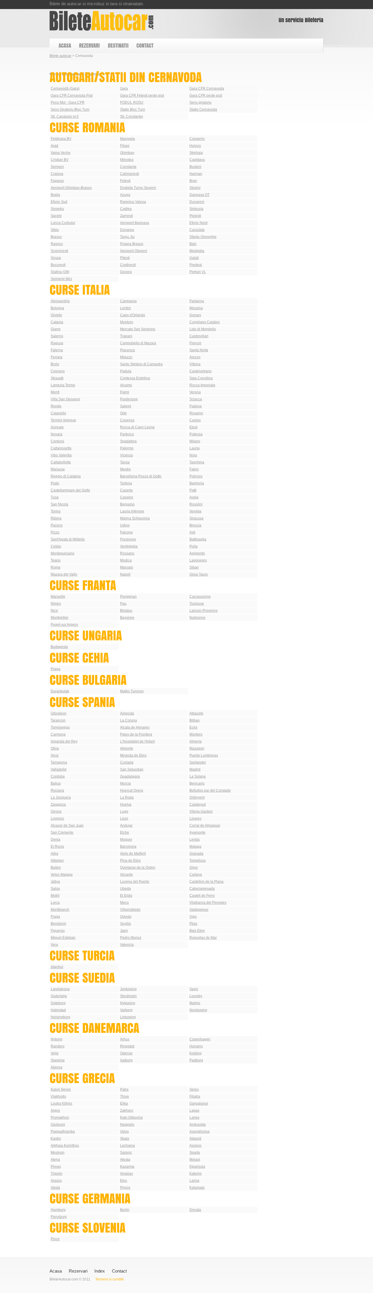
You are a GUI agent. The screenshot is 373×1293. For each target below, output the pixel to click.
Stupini (194, 188)
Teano (56, 560)
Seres (194, 1089)
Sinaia (56, 258)
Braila (55, 195)
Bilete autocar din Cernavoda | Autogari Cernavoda (102, 21)
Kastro (56, 1138)
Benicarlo (197, 783)
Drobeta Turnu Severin (138, 188)
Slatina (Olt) (60, 272)
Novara (56, 434)
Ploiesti (195, 216)
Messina (196, 308)
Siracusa (196, 518)
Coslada (126, 762)
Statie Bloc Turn (132, 109)
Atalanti (195, 1138)
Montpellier (59, 618)
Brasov (56, 237)
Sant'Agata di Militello (68, 539)
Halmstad (58, 1010)
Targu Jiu (127, 237)
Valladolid (58, 769)
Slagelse (58, 1060)
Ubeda (125, 889)
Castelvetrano (200, 371)
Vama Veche (61, 153)
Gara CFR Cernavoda (206, 88)
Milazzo (126, 357)
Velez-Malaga (62, 875)
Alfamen (57, 860)
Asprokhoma (199, 1131)
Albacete (196, 713)
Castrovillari (198, 336)
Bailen (56, 868)
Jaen (124, 931)
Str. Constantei (131, 116)
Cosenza (127, 420)
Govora (126, 272)
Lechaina (127, 1145)
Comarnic (197, 139)
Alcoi (55, 755)
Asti (192, 532)
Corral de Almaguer (204, 825)
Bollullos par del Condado (210, 790)
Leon (124, 818)
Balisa (56, 783)
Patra (124, 1089)
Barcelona (128, 846)
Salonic (126, 1153)
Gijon (193, 868)
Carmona (58, 734)
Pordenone (129, 399)
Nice (54, 611)
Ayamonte (197, 832)
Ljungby (195, 996)
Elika (124, 1103)
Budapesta (59, 647)
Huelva (125, 804)
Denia (55, 839)
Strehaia (196, 153)
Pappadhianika (63, 1131)
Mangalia (127, 139)
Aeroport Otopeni (133, 251)
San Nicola (59, 504)
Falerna (57, 350)
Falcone (126, 532)
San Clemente (62, 832)
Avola (193, 497)
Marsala (126, 567)
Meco (124, 903)
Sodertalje (59, 996)
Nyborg (56, 1039)
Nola (193, 455)
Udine (125, 525)
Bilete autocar (60, 56)
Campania (128, 301)
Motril (55, 896)
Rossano (127, 553)
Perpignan (128, 597)
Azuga (125, 195)
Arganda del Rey (64, 741)
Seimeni (57, 167)
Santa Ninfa (198, 350)
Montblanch (60, 910)
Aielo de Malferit (133, 853)
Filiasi (124, 146)
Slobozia (196, 209)
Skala (124, 1138)
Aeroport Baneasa (134, 223)
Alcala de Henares (134, 727)
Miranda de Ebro (133, 755)
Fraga (55, 917)
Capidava (197, 160)
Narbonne (197, 618)
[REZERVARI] (89, 46)
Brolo (55, 364)
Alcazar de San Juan (67, 825)
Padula (125, 371)
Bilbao (194, 720)
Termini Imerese (63, 420)
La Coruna (128, 720)
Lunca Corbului (63, 223)
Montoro (126, 322)
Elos (123, 1181)
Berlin (124, 1210)
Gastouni (58, 1124)
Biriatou (126, 611)
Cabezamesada (202, 889)
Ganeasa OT (199, 195)
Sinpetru (57, 209)
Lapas (194, 1110)
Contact (119, 1270)
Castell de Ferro (202, 896)
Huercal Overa (131, 790)
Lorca (55, 903)
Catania (57, 322)
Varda (55, 1188)
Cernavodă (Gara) (65, 88)
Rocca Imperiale (202, 385)
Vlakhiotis (58, 1096)
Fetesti (125, 181)
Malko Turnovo (132, 691)
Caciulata (197, 230)
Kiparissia (197, 1167)
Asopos (195, 1145)
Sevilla (125, 924)
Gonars (195, 315)
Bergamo (127, 504)
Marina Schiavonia (135, 518)
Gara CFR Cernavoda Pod (72, 95)
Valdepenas (198, 910)
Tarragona (59, 762)
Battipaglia (197, 539)
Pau (123, 604)
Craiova (57, 174)
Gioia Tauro (198, 574)
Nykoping (127, 1003)
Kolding (195, 1053)
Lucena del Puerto (134, 882)
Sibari (194, 567)
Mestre (125, 469)
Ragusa (57, 343)
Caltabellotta (61, 462)
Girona (56, 811)
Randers (57, 1046)
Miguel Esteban (63, 938)
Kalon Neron (61, 1089)
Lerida (194, 839)
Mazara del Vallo (64, 574)
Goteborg (58, 1003)
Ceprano (58, 371)
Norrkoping (198, 1010)
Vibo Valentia (61, 455)
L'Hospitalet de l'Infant (137, 741)
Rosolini (196, 504)
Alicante (126, 875)
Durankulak (60, 691)
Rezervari (78, 1270)
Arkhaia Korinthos (65, 1145)
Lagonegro (198, 560)
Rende (56, 406)
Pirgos (125, 1188)
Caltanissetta (61, 448)
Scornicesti (59, 251)
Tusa (55, 497)
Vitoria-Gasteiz (201, 811)
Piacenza (127, 350)
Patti (192, 490)
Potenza (196, 434)
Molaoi (194, 1160)
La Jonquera (61, 797)
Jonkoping (128, 989)
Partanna (196, 301)
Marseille (58, 597)
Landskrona (60, 989)
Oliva (55, 748)
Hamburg (58, 1210)
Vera (54, 945)
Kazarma (127, 1167)
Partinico (127, 434)
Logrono (57, 818)
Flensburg (59, 1217)
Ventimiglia (129, 546)
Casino (195, 420)
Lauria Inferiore (132, 511)
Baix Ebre (197, 931)
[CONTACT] (144, 46)
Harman (195, 174)
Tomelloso (197, 860)
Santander (197, 762)
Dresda (195, 1210)
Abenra (56, 1067)
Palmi (124, 392)
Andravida (197, 1124)
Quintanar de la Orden (137, 868)
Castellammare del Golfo (70, 490)
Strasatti (57, 378)
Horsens (196, 1046)
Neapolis (127, 1124)
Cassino (126, 497)
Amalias (126, 1174)
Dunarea (127, 230)
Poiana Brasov (131, 244)
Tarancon (58, 720)
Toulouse (196, 604)
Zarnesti (126, 216)
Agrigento (197, 553)
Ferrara (56, 357)
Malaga (195, 846)
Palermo (126, 448)
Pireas (56, 1167)
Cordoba (58, 776)
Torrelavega (60, 727)
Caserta (126, 490)
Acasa (56, 1270)
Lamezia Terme (63, 385)
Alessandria (60, 301)
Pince (55, 1239)
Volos (124, 1131)
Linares (195, 818)
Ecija (193, 727)
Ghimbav (127, 153)
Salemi (125, 406)
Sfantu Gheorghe (203, 237)
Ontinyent (197, 797)
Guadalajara (130, 776)
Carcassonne (200, 597)
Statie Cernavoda (203, 109)
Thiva (124, 1096)
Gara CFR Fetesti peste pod (142, 95)
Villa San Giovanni (65, 399)
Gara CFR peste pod (205, 95)
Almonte (126, 748)
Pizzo (55, 532)
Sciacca (195, 399)
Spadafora (128, 441)
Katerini (195, 1174)
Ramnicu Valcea (133, 202)
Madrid (194, 769)
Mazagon (196, 748)
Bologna (57, 308)
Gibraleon (58, 713)
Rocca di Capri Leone (137, 427)
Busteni (195, 167)
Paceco (57, 525)
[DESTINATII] (118, 46)
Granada (196, 853)
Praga (55, 669)
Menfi (55, 392)
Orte (123, 413)
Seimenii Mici (61, 279)
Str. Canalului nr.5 (65, 116)
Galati (194, 258)
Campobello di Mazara (138, 343)
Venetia (195, 511)
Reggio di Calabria (66, 476)
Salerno (57, 336)
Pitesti (125, 258)
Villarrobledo (130, 910)
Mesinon (57, 1153)
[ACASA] (64, 46)
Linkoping (128, 1017)
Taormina (196, 462)
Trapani (126, 336)
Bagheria (196, 483)
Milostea (126, 160)
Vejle (55, 1053)
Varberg (126, 1010)
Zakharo (126, 1110)
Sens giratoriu (200, 102)
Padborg (196, 1060)
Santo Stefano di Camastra (141, 364)
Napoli (125, 574)
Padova (195, 406)
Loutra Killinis (61, 1103)
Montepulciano (62, 553)
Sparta (194, 1153)
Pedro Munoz (130, 938)
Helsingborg (60, 1017)
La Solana (197, 776)
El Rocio (57, 846)
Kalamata (197, 1188)
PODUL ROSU (131, 102)
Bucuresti (58, 265)
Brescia (195, 525)
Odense (126, 1053)
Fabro (194, 469)
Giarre (56, 329)
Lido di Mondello (202, 329)
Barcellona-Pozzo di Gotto (140, 476)
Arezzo (194, 357)
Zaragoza (58, 804)
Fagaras (57, 181)
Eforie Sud (59, 202)
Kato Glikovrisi (131, 1117)
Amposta (127, 713)
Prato (55, 483)
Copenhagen (199, 1039)
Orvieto (56, 315)
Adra (54, 853)
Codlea (126, 209)
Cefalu (56, 546)
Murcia (125, 783)
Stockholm (128, 996)
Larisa (194, 1181)
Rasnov (57, 244)
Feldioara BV (61, 139)
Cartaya (195, 875)
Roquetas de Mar (203, 938)
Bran (193, 181)
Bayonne (127, 618)
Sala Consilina (201, 378)
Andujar (126, 825)
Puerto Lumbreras (203, 755)
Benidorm (58, 924)
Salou (55, 889)
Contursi (57, 441)
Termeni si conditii (109, 1279)
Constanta (128, 167)
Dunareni (196, 202)
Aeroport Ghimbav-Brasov (71, 188)
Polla (193, 546)
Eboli (193, 427)
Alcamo (126, 385)
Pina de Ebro (130, 860)
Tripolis (56, 1174)
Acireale (57, 427)
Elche (124, 832)
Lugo (124, 811)
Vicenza (126, 455)
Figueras (58, 931)
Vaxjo (193, 989)
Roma (55, 567)
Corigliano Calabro (204, 322)
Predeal (195, 265)
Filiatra (194, 1096)
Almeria (195, 741)
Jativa (55, 882)
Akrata (125, 1160)
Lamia (194, 1117)
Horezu (195, 146)
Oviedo (125, 917)
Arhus (124, 1039)
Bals (192, 244)
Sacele (56, 216)
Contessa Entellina (135, 378)
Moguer (126, 839)
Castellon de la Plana (206, 882)
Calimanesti (129, 174)
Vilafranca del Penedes (207, 903)
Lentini (125, 308)
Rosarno (196, 413)
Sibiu (55, 230)
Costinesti (128, 265)
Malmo (194, 1003)
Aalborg (126, 1060)
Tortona (126, 483)
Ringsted (127, 1046)
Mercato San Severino (137, 329)
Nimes (56, 604)
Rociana (57, 790)
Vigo (193, 917)
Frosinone (128, 539)
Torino (56, 511)
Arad (54, 146)
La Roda (127, 797)
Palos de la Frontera (136, 734)
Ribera (56, 518)
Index (99, 1270)
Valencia (127, 945)
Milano (194, 441)
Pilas (193, 924)
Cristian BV (59, 160)
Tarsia (125, 462)
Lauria (194, 448)
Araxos (56, 1181)
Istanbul (57, 967)
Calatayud (197, 804)
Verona (195, 392)
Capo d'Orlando (132, 315)
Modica (126, 560)
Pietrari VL (197, 272)
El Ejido (126, 896)
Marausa (58, 469)
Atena (55, 1160)
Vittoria (194, 364)
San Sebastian (131, 769)
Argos (55, 1110)
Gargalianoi (198, 1103)
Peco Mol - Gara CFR (68, 102)
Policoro (196, 476)
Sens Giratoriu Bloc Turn (70, 109)
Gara (124, 88)
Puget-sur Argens (64, 625)
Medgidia (196, 251)
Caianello (58, 413)
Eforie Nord (198, 223)
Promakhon (60, 1117)
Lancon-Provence (203, 611)
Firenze (195, 343)
